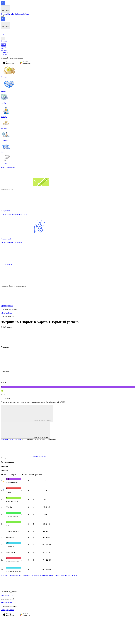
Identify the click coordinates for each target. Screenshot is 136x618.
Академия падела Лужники (11, 439)
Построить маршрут (40, 456)
